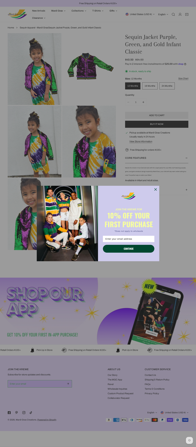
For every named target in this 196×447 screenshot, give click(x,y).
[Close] (155, 189)
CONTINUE (129, 248)
